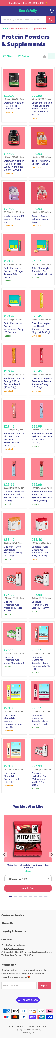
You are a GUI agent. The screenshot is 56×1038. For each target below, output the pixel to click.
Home (4, 28)
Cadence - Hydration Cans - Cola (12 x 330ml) (41, 604)
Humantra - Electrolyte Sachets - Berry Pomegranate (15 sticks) (41, 662)
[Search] (50, 19)
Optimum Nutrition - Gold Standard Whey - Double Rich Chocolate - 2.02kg (42, 108)
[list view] (51, 56)
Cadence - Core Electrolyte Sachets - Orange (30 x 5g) (13, 551)
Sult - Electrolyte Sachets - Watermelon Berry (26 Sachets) (13, 328)
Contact (30, 1026)
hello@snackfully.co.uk (15, 945)
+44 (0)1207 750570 (14, 948)
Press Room (42, 1026)
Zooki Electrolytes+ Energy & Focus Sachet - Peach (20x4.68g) (14, 383)
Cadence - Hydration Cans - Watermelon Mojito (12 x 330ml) (41, 779)
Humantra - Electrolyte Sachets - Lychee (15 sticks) (13, 778)
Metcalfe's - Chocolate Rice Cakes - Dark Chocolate (28, 866)
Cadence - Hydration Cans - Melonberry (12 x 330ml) (13, 606)
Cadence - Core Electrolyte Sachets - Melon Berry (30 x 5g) (40, 551)
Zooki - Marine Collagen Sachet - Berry (41, 218)
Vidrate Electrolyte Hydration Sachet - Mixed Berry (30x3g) (42, 438)
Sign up (44, 985)
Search (20, 1026)
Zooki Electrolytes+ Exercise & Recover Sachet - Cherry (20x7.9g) (42, 383)
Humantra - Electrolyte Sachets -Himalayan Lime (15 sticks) (13, 721)
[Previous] (4, 855)
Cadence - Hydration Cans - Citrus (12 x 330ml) (14, 659)
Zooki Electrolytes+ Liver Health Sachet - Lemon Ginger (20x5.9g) (42, 328)
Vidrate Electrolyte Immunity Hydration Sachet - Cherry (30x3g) (42, 496)
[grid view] (44, 56)
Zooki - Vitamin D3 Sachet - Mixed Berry (14, 218)
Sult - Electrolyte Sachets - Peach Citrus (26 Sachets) (42, 271)
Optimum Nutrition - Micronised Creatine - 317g (14, 105)
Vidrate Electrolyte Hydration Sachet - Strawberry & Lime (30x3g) (14, 496)
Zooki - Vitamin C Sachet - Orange (41, 162)
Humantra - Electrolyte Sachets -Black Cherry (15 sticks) (40, 720)
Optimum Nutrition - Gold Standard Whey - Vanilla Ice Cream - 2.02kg (14, 165)
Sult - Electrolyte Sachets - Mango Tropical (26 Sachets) (13, 273)
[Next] (52, 855)
